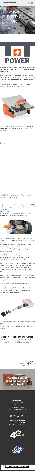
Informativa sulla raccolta (10, 469)
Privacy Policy (13, 420)
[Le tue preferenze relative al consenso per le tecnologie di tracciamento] (3, 468)
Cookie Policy (22, 420)
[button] (33, 3)
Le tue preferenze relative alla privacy (19, 466)
